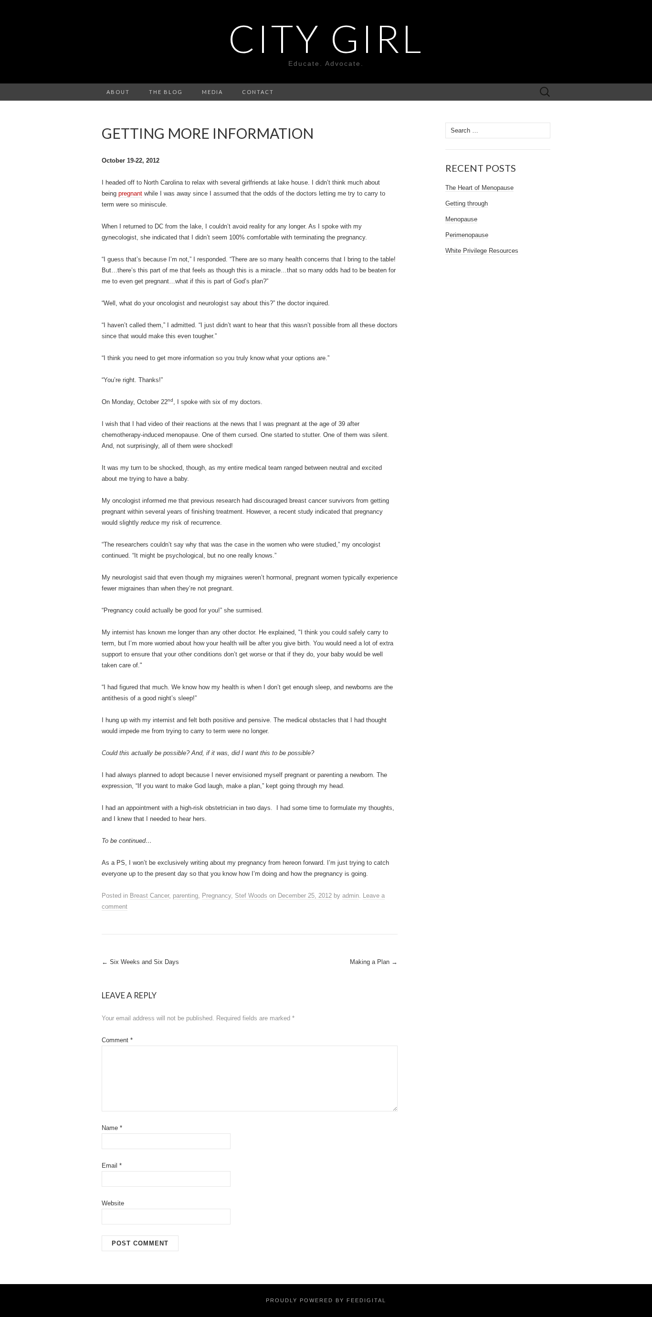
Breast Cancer (149, 895)
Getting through (466, 203)
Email (112, 1165)
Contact (258, 92)
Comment (117, 1040)
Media (212, 92)
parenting (185, 895)
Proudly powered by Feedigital (326, 1300)
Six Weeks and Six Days (140, 961)
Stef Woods (251, 895)
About (118, 92)
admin (350, 895)
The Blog (166, 92)
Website (113, 1203)
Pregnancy (216, 895)
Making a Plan (374, 961)
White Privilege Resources (481, 250)
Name (112, 1127)
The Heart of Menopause (479, 187)
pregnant (130, 193)
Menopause (461, 219)
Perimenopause (466, 235)
